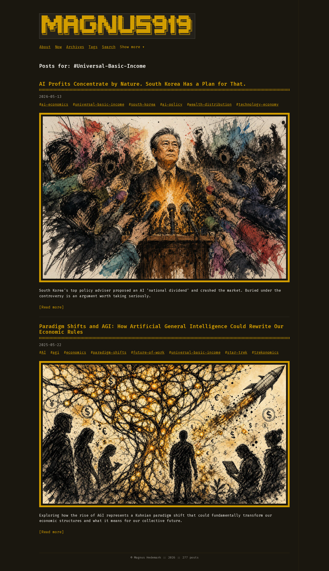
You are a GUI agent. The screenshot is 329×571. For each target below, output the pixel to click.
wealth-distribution (210, 104)
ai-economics (54, 104)
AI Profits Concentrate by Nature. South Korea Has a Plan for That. (142, 84)
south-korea (143, 104)
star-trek (237, 352)
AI (43, 352)
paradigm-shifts (109, 352)
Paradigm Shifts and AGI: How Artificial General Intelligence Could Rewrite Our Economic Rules (161, 329)
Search (108, 47)
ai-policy (172, 104)
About (45, 47)
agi (56, 352)
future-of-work (148, 352)
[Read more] (51, 307)
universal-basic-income (99, 104)
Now (58, 47)
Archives (75, 47)
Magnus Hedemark (147, 557)
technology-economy (258, 104)
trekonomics (266, 352)
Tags (93, 47)
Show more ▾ (132, 47)
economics (76, 352)
